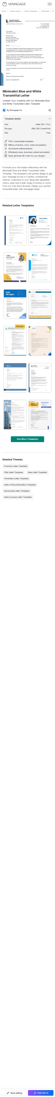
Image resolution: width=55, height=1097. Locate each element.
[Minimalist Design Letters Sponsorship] (15, 230)
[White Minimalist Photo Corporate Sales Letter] (15, 414)
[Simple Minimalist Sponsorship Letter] (40, 414)
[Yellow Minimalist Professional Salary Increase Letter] (15, 267)
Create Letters (15, 11)
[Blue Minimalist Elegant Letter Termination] (15, 377)
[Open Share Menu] (49, 110)
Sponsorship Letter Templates (16, 491)
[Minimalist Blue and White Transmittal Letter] (40, 377)
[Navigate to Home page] (14, 4)
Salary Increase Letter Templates (18, 497)
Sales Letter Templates (37, 472)
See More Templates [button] (27, 439)
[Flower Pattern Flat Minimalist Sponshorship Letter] (40, 340)
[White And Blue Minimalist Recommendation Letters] (40, 267)
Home (4, 11)
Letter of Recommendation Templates (20, 485)
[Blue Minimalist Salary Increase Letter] (15, 304)
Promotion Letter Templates (15, 466)
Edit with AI (42, 1093)
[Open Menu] (49, 4)
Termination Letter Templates (16, 478)
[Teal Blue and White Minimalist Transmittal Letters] (40, 304)
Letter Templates (30, 11)
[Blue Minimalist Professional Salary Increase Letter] (40, 230)
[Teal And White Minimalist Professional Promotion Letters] (15, 340)
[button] (14, 1093)
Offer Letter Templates (13, 472)
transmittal (45, 11)
